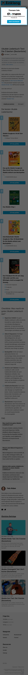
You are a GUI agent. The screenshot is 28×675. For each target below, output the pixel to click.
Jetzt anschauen (14, 21)
